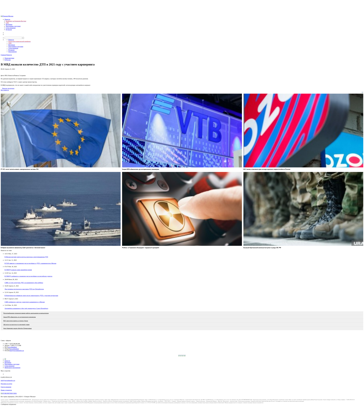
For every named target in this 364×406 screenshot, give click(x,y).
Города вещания (6, 387)
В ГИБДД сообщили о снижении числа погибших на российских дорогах (28, 276)
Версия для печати (8, 88)
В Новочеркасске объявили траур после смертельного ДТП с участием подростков (31, 295)
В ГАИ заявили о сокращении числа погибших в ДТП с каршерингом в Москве (30, 263)
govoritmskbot (12, 347)
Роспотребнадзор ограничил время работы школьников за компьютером (26, 313)
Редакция (9, 29)
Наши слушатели (6, 390)
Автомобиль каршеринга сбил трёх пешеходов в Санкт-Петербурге (26, 308)
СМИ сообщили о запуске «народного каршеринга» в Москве (25, 302)
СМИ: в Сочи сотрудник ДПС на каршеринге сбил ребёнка (24, 282)
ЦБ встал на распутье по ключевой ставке (16, 324)
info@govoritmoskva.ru (17, 350)
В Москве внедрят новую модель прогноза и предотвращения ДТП (26, 257)
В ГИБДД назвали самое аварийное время (18, 270)
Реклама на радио (6, 384)
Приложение (12, 51)
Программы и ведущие (13, 26)
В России (8, 60)
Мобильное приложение (12, 367)
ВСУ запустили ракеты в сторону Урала (15, 321)
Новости (7, 19)
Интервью (9, 24)
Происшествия (9, 58)
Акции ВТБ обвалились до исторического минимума (19, 317)
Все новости (5, 90)
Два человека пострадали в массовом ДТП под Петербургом (24, 289)
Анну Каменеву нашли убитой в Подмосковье (17, 328)
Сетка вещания (10, 28)
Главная (3, 55)
